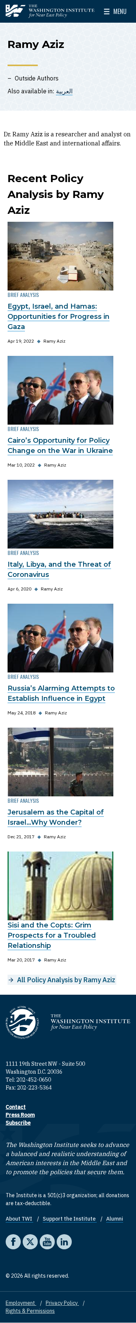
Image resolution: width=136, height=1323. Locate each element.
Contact (16, 1107)
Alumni (114, 1218)
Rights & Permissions (30, 1311)
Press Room (20, 1114)
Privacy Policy (62, 1303)
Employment (21, 1303)
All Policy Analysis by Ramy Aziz (66, 979)
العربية (64, 91)
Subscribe (18, 1122)
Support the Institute (70, 1218)
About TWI (19, 1218)
